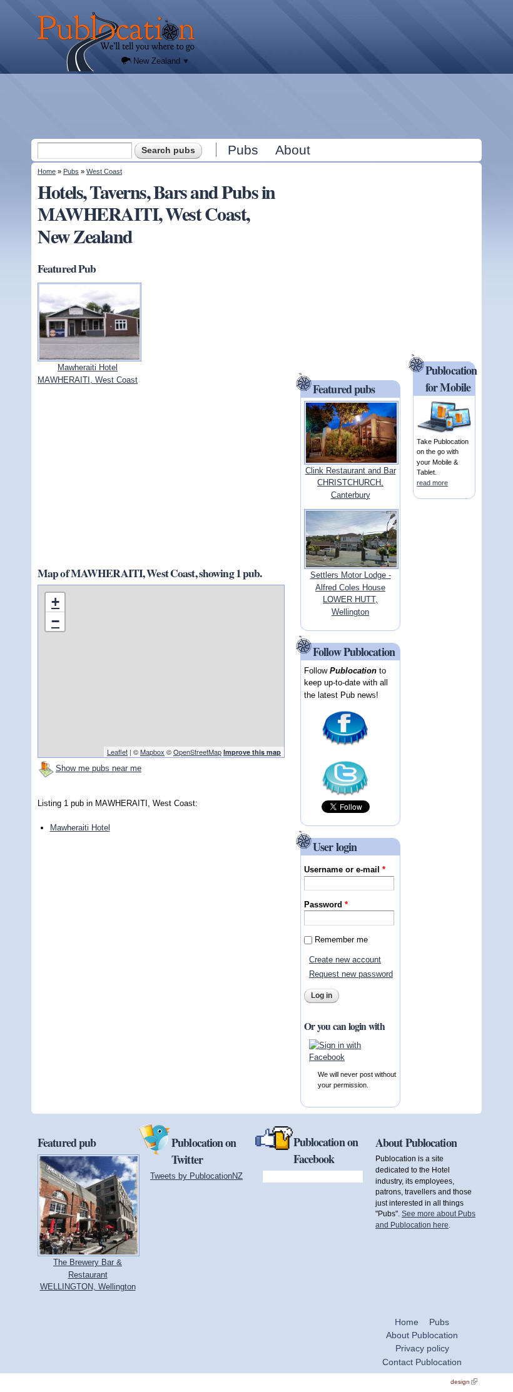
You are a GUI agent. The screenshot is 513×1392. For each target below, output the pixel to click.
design (463, 1381)
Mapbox (152, 752)
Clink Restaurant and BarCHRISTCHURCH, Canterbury (350, 483)
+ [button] (55, 602)
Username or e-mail (344, 869)
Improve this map (252, 752)
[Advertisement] (257, 106)
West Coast (104, 171)
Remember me (341, 939)
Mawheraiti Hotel (80, 827)
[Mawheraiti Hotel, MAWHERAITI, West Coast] (89, 355)
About (292, 150)
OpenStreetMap (197, 752)
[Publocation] (119, 41)
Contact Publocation (422, 1362)
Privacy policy (422, 1348)
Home (47, 171)
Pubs (243, 150)
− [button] (55, 621)
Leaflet (117, 752)
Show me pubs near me (98, 768)
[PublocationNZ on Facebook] (345, 744)
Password (326, 904)
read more (432, 483)
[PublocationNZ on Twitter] (345, 794)
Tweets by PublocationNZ (196, 1176)
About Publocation (422, 1335)
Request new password (351, 974)
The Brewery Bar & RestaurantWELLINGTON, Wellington (88, 1274)
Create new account (345, 959)
